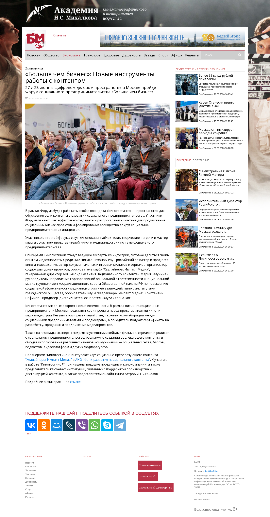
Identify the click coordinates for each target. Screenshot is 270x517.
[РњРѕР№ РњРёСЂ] (56, 425)
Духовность (131, 55)
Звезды (149, 55)
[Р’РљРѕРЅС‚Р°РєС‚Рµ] (31, 425)
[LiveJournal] (69, 425)
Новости (33, 55)
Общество (51, 55)
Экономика (72, 55)
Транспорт (91, 55)
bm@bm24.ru (211, 471)
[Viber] (82, 425)
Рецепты (192, 55)
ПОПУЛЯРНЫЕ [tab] (201, 160)
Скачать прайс (148, 476)
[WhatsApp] (94, 425)
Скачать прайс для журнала (156, 487)
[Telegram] (120, 425)
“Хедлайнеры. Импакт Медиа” (48, 359)
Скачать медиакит (150, 465)
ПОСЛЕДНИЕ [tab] (184, 160)
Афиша (176, 55)
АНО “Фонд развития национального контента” (112, 359)
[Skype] (107, 425)
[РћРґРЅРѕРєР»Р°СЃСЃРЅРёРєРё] (44, 425)
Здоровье (111, 55)
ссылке (75, 382)
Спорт (163, 55)
